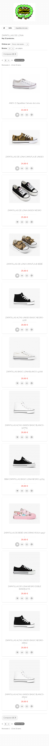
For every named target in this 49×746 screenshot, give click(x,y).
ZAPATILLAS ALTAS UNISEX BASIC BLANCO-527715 (24, 426)
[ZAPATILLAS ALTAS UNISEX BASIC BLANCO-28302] (24, 675)
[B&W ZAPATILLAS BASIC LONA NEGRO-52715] (24, 460)
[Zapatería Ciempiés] (24, 12)
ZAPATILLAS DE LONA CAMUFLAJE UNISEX (24, 157)
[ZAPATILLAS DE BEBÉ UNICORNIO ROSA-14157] (24, 513)
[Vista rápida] (22, 115)
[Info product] (31, 115)
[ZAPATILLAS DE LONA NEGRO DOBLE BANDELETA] (24, 567)
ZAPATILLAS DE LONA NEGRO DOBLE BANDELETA (24, 587)
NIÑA (10, 28)
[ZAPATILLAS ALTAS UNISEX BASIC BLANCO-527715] (24, 406)
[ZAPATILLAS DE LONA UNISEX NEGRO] (24, 191)
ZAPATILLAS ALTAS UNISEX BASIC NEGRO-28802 (24, 641)
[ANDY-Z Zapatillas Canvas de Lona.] (24, 84)
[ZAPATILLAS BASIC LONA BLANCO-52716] (24, 352)
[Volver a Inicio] (4, 28)
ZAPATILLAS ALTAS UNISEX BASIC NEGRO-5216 (24, 318)
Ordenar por (6, 44)
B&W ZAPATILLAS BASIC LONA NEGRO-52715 (24, 479)
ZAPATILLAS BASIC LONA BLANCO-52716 (24, 371)
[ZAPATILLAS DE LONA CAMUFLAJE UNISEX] (24, 137)
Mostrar (4, 48)
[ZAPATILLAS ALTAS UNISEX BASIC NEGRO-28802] (24, 621)
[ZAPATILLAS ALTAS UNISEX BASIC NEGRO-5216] (24, 298)
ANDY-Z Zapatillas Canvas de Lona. (24, 103)
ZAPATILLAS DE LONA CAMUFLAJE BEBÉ (24, 264)
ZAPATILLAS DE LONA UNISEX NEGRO (24, 210)
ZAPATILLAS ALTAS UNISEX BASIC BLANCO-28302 (24, 695)
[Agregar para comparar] (27, 115)
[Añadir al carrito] (17, 115)
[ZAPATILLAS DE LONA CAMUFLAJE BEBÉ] (24, 244)
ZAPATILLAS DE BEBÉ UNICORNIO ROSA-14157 (24, 533)
